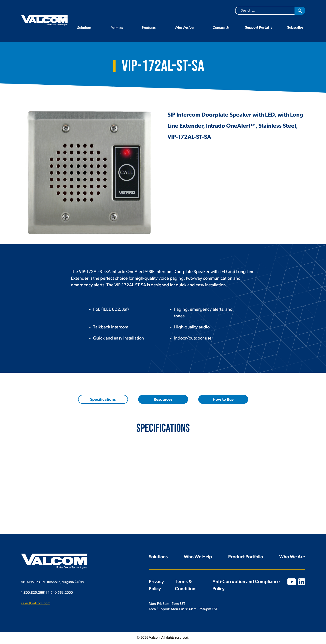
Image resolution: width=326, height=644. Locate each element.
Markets (117, 28)
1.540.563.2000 (60, 593)
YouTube (291, 581)
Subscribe (295, 27)
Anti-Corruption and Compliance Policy (246, 585)
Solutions (84, 28)
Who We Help (198, 557)
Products (149, 28)
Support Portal (257, 27)
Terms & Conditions (186, 585)
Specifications (103, 400)
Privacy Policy (156, 585)
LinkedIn (301, 581)
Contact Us (221, 28)
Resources (163, 400)
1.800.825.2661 (33, 593)
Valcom (44, 20)
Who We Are (184, 28)
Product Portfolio (245, 557)
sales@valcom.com (35, 603)
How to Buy (223, 400)
